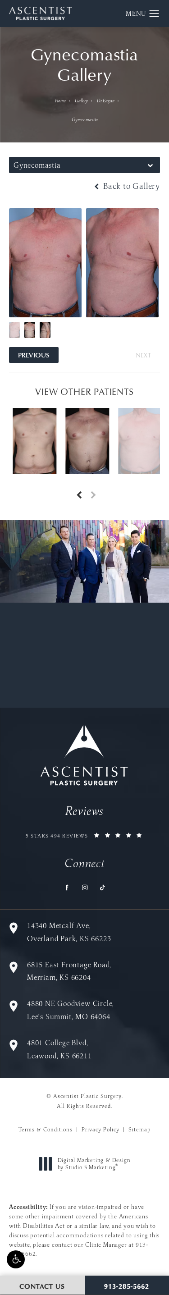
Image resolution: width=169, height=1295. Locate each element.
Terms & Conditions (45, 1129)
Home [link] (60, 101)
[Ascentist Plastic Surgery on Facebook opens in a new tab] (67, 887)
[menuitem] (67, 887)
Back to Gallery (130, 186)
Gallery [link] (81, 101)
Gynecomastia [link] (85, 120)
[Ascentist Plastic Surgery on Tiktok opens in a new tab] (102, 887)
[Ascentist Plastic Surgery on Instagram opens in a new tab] (84, 887)
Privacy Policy (100, 1129)
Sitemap (139, 1129)
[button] (16, 1259)
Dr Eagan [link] (105, 101)
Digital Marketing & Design (94, 1164)
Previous (34, 355)
